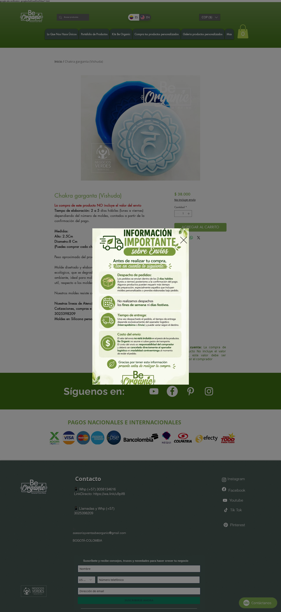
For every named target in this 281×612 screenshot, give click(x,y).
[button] (183, 240)
